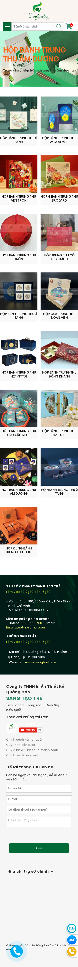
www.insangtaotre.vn (41, 662)
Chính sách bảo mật (22, 755)
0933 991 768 (31, 623)
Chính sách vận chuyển (24, 739)
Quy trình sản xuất (20, 745)
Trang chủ (11, 70)
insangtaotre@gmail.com (26, 627)
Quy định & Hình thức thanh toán (32, 750)
